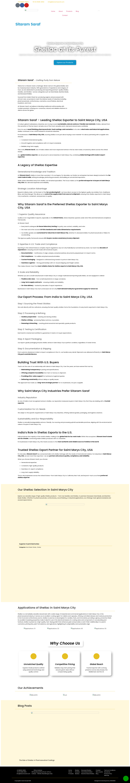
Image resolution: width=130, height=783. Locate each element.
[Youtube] (26, 5)
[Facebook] (22, 5)
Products (69, 11)
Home (53, 11)
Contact (65, 15)
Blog (77, 11)
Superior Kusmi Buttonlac (29, 544)
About (61, 11)
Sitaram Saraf (27, 24)
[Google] (17, 5)
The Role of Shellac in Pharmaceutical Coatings (37, 760)
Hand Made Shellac (31, 547)
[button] (17, 550)
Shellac (39, 547)
